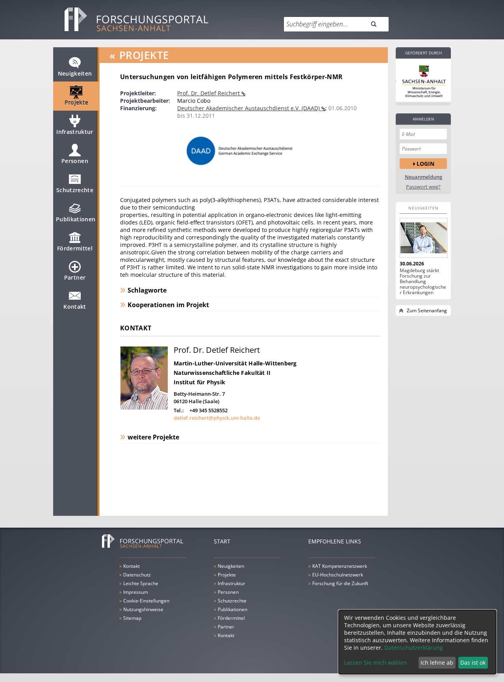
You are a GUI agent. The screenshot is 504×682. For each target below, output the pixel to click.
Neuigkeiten (75, 73)
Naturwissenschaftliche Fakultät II (222, 372)
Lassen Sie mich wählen (375, 662)
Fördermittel (75, 248)
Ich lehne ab (437, 662)
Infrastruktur (74, 131)
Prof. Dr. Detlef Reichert (209, 93)
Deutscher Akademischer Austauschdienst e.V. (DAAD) (249, 108)
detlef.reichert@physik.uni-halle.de (217, 417)
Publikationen (76, 219)
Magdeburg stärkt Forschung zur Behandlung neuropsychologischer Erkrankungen (423, 281)
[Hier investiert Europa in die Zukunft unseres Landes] (423, 80)
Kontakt (74, 306)
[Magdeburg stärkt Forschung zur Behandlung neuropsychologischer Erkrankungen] (423, 238)
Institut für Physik (199, 382)
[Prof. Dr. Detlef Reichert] (144, 407)
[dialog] (417, 642)
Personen (74, 161)
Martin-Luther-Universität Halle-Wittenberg (235, 363)
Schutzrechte (74, 190)
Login (425, 163)
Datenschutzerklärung (413, 647)
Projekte (77, 102)
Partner (74, 277)
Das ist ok (472, 662)
